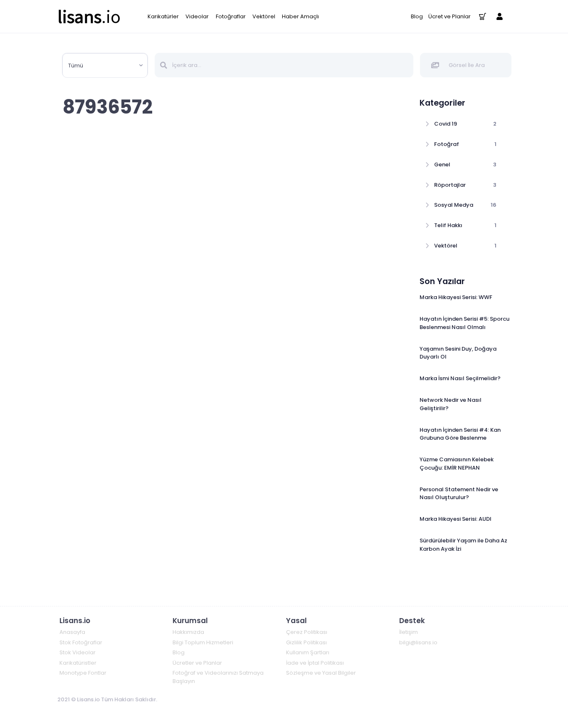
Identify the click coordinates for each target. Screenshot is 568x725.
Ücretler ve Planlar (197, 663)
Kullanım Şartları (307, 652)
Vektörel (263, 16)
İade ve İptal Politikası (315, 663)
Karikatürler (163, 16)
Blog (417, 16)
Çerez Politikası (306, 632)
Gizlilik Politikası (306, 642)
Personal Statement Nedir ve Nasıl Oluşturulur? (459, 493)
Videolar (197, 16)
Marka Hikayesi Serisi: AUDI (455, 519)
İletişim (408, 632)
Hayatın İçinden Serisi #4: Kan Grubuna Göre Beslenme (460, 434)
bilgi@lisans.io (418, 642)
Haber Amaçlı (300, 16)
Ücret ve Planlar (449, 16)
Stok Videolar (77, 652)
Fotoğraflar (231, 16)
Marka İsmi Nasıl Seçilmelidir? (460, 378)
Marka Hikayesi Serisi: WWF (456, 297)
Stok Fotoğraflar (80, 642)
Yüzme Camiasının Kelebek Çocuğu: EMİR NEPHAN (457, 463)
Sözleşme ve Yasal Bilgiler (321, 673)
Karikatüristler (77, 663)
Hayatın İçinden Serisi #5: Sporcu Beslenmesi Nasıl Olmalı (464, 323)
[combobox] (105, 65)
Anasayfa (72, 632)
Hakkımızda (188, 632)
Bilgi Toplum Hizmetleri (203, 642)
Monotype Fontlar (82, 673)
